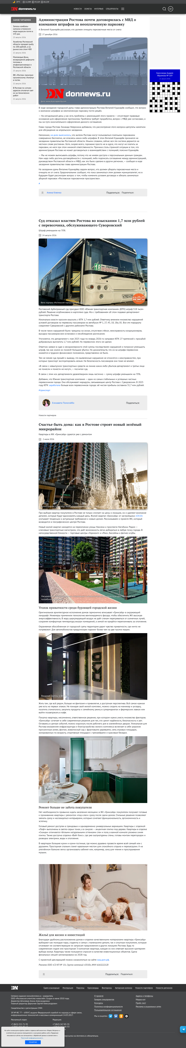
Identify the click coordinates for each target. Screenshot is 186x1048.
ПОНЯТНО (33, 1042)
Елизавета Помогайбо (63, 402)
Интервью (98, 9)
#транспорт (44, 390)
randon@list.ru (59, 1029)
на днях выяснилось (60, 135)
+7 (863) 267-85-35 (61, 1024)
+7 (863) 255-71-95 (19, 1024)
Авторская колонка (123, 988)
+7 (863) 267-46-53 (61, 1026)
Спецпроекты (112, 9)
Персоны (80, 988)
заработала (54, 385)
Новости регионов (164, 988)
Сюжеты (88, 9)
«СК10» (139, 515)
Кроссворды (93, 988)
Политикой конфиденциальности (32, 1038)
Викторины (107, 988)
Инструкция (68, 988)
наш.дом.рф (103, 959)
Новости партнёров (144, 988)
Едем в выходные (51, 988)
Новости (78, 9)
